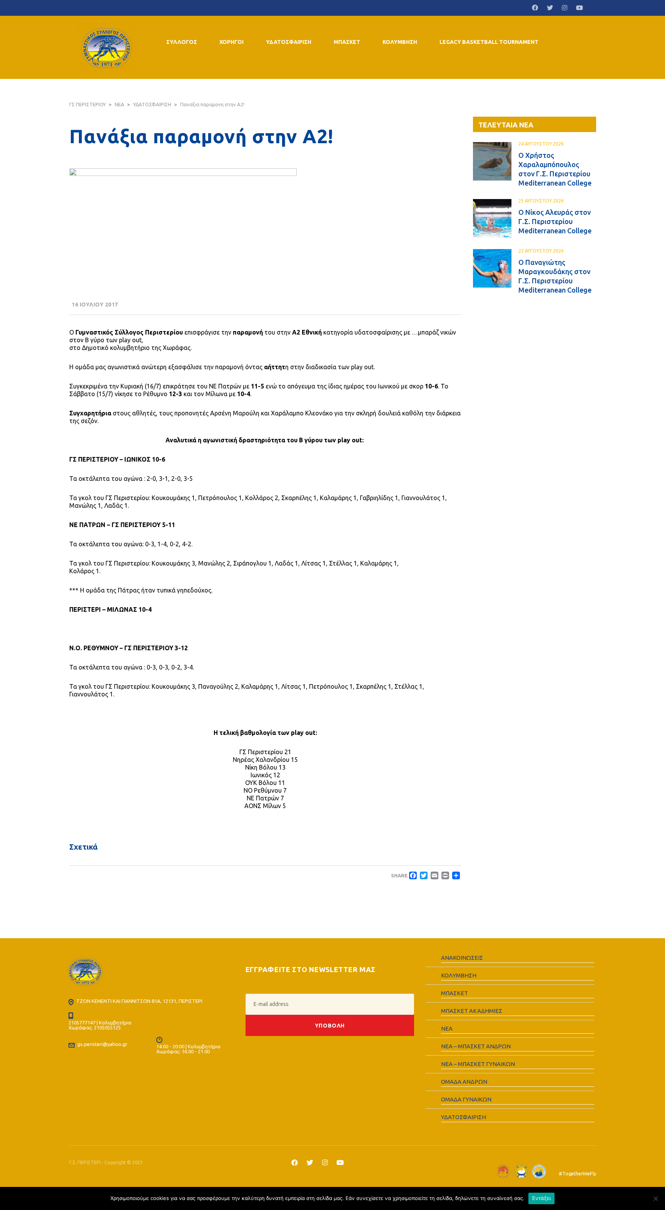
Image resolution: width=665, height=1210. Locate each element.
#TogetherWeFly (577, 1173)
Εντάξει (541, 1198)
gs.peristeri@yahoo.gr (102, 1044)
